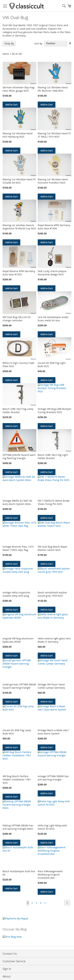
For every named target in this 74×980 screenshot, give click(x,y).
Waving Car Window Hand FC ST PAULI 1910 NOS (54, 135)
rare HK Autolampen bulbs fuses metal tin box (53, 318)
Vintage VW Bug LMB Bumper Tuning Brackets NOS (54, 410)
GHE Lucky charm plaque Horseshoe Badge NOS (52, 272)
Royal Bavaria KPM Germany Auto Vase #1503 (19, 272)
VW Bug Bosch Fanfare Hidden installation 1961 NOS (17, 779)
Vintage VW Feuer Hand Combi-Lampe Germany (51, 686)
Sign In (7, 969)
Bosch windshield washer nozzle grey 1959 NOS (52, 594)
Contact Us (10, 954)
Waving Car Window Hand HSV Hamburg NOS (18, 135)
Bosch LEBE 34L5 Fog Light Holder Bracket (53, 456)
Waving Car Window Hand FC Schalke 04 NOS (19, 181)
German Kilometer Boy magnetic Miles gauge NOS (19, 89)
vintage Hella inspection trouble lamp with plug (16, 594)
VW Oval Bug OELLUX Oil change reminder (17, 318)
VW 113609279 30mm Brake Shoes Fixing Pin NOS (54, 502)
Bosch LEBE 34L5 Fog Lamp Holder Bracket (18, 410)
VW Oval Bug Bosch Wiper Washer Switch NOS (52, 548)
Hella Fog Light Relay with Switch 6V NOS (52, 827)
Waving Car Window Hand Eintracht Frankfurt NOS (53, 181)
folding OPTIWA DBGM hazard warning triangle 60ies (18, 827)
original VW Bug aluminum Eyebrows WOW (18, 640)
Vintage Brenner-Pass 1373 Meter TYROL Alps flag (18, 548)
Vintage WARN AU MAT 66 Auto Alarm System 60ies (17, 502)
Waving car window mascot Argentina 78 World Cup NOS (19, 227)
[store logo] (26, 5)
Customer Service (14, 961)
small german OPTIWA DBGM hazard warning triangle (19, 686)
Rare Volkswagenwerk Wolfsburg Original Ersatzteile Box (50, 874)
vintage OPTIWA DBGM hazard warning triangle (53, 778)
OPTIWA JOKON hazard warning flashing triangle (19, 456)
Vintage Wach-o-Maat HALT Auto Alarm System (53, 732)
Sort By (38, 43)
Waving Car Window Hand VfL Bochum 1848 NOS (53, 89)
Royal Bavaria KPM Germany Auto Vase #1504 (54, 227)
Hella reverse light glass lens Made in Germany (54, 640)
